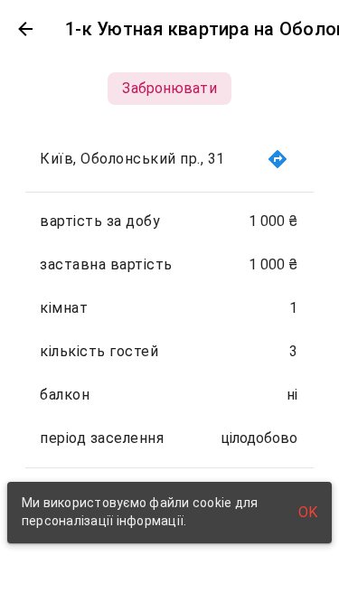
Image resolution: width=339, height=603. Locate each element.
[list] (169, 330)
